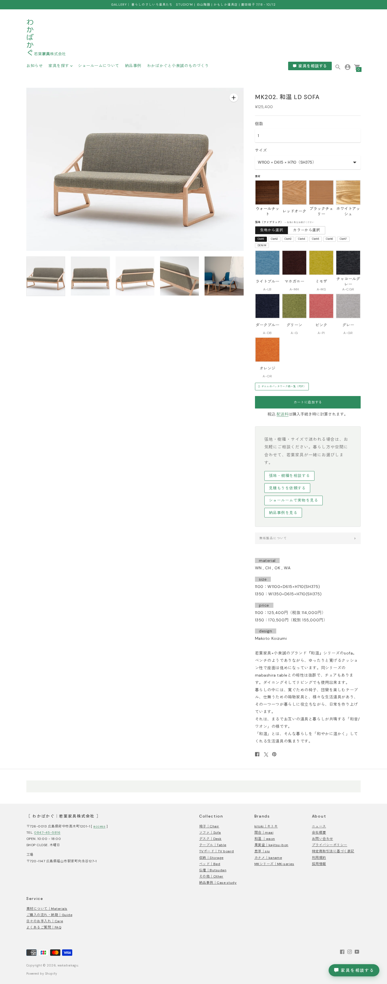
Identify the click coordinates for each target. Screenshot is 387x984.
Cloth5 (315, 239)
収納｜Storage (211, 857)
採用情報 (319, 864)
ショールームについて (98, 65)
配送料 (282, 414)
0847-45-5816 (47, 832)
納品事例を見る (283, 512)
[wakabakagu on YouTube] (357, 951)
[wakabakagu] (46, 38)
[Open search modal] (338, 67)
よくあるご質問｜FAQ (43, 927)
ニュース (319, 826)
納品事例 (133, 65)
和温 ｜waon (264, 839)
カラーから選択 (306, 230)
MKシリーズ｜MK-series (274, 864)
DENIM (262, 245)
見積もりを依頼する (287, 488)
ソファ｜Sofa (210, 832)
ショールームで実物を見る (293, 500)
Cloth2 (274, 239)
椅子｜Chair (209, 826)
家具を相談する (312, 66)
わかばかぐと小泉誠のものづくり (178, 65)
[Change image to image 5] (224, 276)
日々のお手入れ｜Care (44, 921)
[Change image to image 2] (90, 276)
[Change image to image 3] (135, 276)
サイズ (261, 150)
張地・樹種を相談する (289, 475)
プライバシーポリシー (329, 845)
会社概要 (319, 832)
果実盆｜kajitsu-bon (271, 845)
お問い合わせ (322, 839)
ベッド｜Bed (209, 864)
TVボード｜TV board (216, 851)
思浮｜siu (262, 851)
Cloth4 (301, 239)
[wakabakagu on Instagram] (349, 951)
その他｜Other (211, 876)
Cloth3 (287, 239)
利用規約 (319, 857)
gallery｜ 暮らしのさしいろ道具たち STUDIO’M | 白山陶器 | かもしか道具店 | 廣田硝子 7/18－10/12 (193, 5)
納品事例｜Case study (218, 882)
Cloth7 (343, 239)
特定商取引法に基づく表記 (333, 851)
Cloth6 (329, 239)
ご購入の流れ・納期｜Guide (49, 915)
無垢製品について (273, 538)
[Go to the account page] (347, 66)
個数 (259, 123)
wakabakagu (68, 965)
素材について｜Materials (46, 908)
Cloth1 (261, 239)
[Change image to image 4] (179, 276)
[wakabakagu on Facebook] (342, 951)
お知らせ (34, 65)
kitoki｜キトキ (266, 826)
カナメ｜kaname (268, 857)
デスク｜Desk (210, 839)
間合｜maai (263, 832)
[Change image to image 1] (45, 276)
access (99, 826)
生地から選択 (271, 230)
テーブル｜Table (212, 845)
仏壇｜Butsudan (212, 870)
